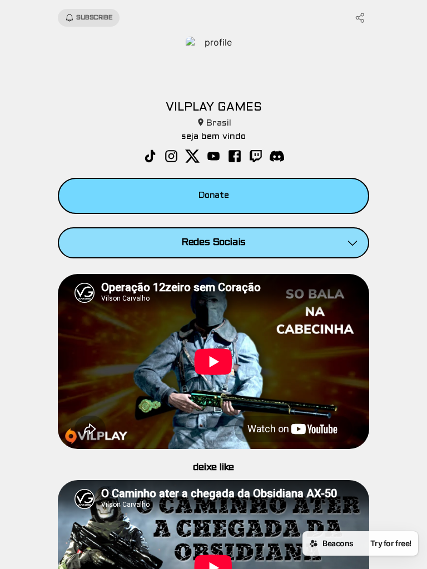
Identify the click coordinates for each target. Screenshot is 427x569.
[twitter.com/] (192, 157)
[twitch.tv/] (255, 157)
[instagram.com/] (171, 157)
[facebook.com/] (234, 157)
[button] (213, 242)
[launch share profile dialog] (360, 18)
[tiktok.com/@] (150, 157)
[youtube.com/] (213, 157)
